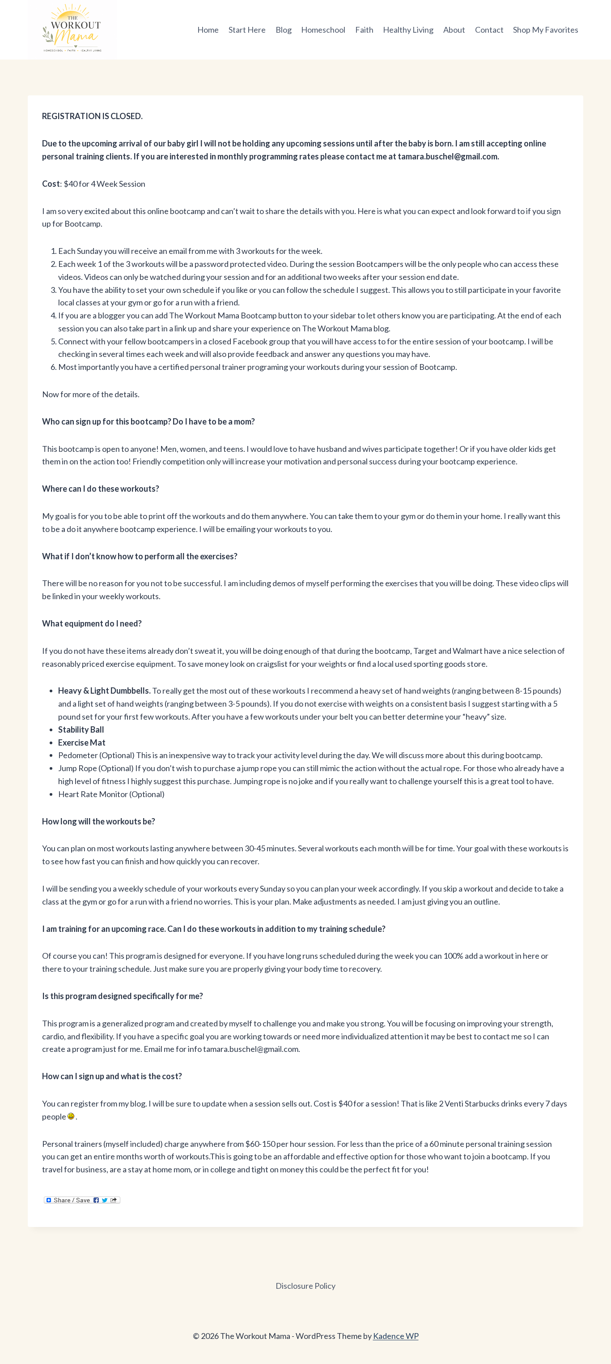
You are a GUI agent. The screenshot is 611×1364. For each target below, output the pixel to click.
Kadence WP (396, 1336)
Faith (364, 29)
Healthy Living (408, 29)
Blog (284, 29)
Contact (489, 29)
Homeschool (323, 29)
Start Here (247, 29)
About (454, 29)
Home (208, 29)
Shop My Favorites (545, 29)
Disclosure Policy (305, 1286)
